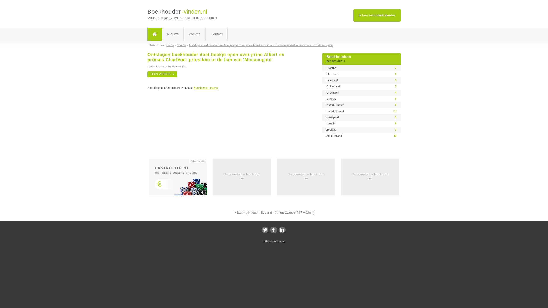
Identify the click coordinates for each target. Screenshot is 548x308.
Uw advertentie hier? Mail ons (242, 176)
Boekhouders (338, 59)
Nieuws (173, 34)
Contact (216, 34)
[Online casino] (181, 178)
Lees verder (162, 74)
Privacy (282, 241)
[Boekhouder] (154, 34)
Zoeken (194, 34)
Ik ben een (377, 15)
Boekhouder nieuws (206, 87)
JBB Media (270, 241)
